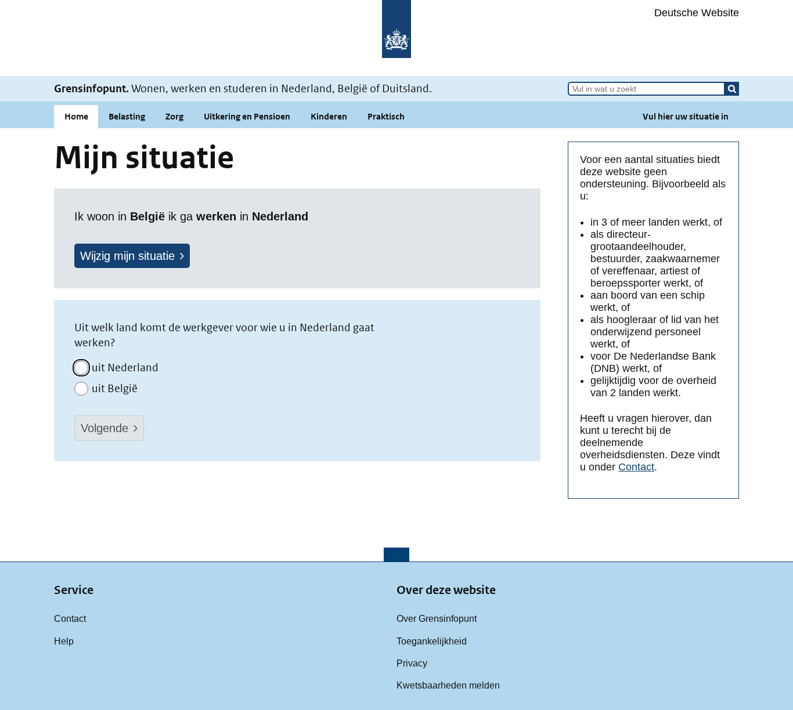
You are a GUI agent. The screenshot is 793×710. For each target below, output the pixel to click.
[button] (732, 89)
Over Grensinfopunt (436, 618)
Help (64, 641)
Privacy (411, 663)
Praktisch (386, 116)
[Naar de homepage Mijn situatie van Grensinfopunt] (396, 38)
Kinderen (329, 116)
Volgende (104, 428)
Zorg (174, 116)
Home (76, 116)
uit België (115, 388)
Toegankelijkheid (431, 641)
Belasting (127, 116)
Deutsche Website (696, 13)
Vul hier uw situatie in (686, 116)
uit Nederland (125, 367)
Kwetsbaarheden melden (448, 685)
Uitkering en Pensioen (247, 116)
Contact (636, 467)
